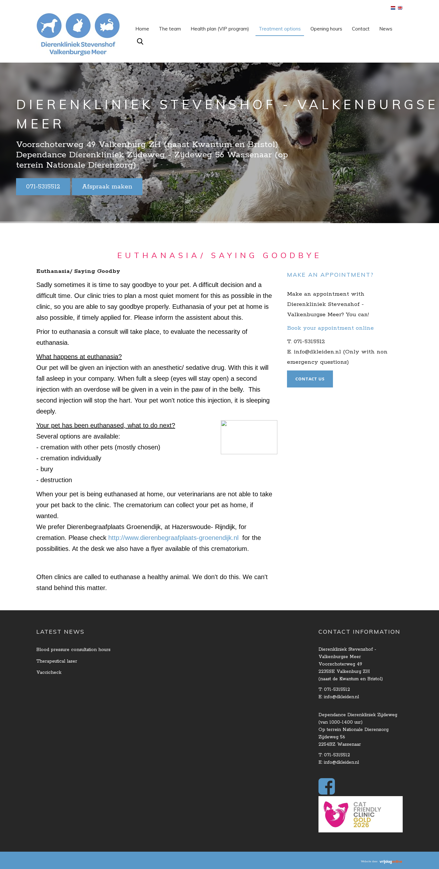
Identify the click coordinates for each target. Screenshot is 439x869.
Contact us (310, 379)
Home (142, 29)
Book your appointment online (330, 328)
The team (170, 29)
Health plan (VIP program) (220, 29)
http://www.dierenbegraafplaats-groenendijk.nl (173, 537)
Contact (361, 29)
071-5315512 (43, 187)
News (385, 29)
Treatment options (280, 29)
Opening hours (326, 29)
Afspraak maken (107, 187)
